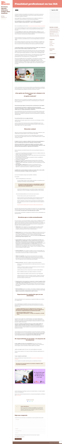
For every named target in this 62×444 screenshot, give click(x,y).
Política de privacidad (56, 442)
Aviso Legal (51, 442)
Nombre (51, 50)
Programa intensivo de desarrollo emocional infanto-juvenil (55, 31)
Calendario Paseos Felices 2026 (54, 36)
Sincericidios (51, 45)
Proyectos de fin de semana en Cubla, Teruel (54, 33)
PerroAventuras (52, 43)
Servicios (51, 44)
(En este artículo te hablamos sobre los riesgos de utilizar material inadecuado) (30, 204)
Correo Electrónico (53, 53)
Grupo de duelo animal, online (54, 34)
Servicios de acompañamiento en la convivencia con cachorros (55, 29)
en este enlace (18, 395)
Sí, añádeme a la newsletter (19, 436)
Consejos (51, 42)
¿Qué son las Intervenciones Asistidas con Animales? (36, 25)
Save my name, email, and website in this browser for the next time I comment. (28, 434)
